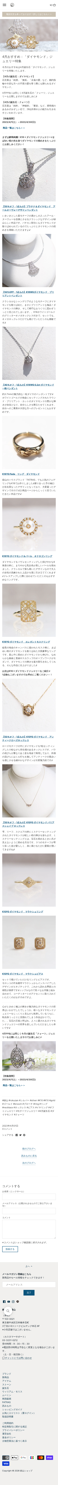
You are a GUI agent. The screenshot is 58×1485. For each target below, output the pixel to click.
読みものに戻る (29, 1155)
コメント (6, 1217)
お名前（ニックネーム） (13, 1191)
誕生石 (5, 1388)
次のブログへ (29, 1162)
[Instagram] (13, 1301)
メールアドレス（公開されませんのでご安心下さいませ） (27, 1204)
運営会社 (6, 1433)
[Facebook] (4, 1301)
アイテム (6, 1380)
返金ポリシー (9, 1437)
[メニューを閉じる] (4, 5)
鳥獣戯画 (6, 1398)
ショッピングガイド (12, 1409)
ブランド (6, 1373)
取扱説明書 (7, 1416)
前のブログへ (29, 1148)
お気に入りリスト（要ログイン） (19, 1413)
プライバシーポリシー (13, 1430)
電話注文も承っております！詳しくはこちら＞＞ (29, 14)
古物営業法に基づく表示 (14, 1441)
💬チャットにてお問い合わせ (17, 1358)
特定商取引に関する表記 (14, 1426)
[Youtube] (8, 1301)
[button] (8, 1311)
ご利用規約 (7, 1423)
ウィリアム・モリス (12, 1391)
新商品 (5, 1377)
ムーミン (6, 1395)
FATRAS (6, 1402)
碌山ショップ (26, 1470)
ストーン (6, 1384)
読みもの (6, 1405)
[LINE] (17, 1301)
